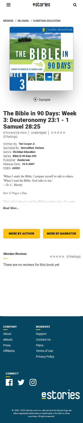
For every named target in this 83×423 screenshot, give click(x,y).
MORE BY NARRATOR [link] (61, 233)
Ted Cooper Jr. (27, 143)
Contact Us (43, 339)
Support (41, 334)
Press (7, 345)
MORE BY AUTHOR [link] (21, 233)
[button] (8, 5)
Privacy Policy (45, 356)
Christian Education (24, 152)
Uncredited (27, 147)
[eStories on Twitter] (21, 382)
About (7, 334)
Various (39, 147)
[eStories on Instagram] (33, 382)
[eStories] (41, 4)
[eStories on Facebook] (9, 382)
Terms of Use (44, 351)
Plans (39, 345)
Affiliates (9, 351)
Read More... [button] (11, 208)
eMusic (8, 339)
